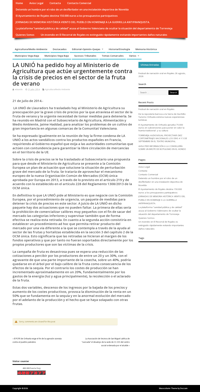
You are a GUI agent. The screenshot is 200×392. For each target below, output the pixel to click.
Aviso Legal (36, 3)
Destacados (60, 49)
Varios (132, 55)
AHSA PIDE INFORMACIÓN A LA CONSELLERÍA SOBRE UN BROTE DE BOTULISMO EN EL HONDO (162, 147)
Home (19, 3)
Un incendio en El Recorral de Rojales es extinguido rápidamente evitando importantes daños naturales (104, 34)
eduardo (19, 89)
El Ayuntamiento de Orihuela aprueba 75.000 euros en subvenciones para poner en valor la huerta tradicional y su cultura (161, 127)
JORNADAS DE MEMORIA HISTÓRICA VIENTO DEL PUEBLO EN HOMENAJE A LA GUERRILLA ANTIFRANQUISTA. (83, 22)
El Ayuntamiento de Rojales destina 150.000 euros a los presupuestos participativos (67, 15)
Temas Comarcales (113, 55)
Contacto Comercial (79, 3)
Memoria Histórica (146, 49)
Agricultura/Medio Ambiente (31, 49)
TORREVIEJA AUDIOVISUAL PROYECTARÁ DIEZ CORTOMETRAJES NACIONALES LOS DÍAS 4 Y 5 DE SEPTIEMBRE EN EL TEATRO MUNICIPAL (162, 138)
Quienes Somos (25, 34)
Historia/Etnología (119, 49)
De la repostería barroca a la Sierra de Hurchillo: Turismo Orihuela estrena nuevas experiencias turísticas (162, 117)
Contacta (55, 3)
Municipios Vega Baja (27, 55)
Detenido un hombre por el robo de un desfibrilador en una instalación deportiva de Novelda (72, 9)
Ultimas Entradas (150, 64)
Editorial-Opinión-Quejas (86, 49)
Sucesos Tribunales (85, 55)
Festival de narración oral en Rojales (156, 73)
